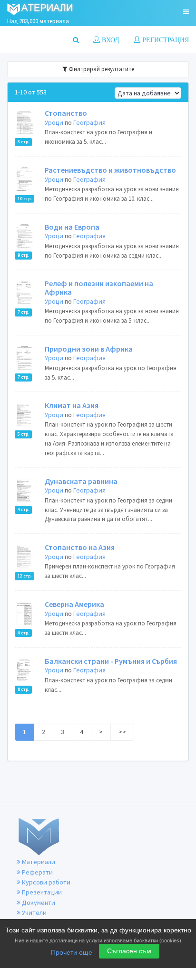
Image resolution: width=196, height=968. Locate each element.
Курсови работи (45, 882)
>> (122, 731)
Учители (33, 912)
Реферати (36, 872)
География (89, 122)
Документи (37, 902)
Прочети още (71, 952)
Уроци (54, 122)
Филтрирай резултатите (100, 69)
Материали (37, 861)
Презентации (41, 892)
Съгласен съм (129, 951)
